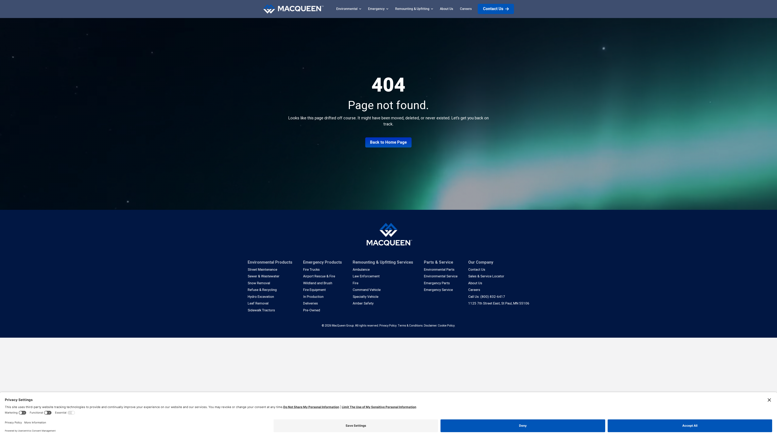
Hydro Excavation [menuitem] (261, 296)
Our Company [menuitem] (480, 262)
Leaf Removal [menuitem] (258, 303)
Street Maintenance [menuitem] (262, 269)
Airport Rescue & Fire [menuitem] (319, 276)
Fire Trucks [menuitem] (311, 269)
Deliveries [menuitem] (310, 303)
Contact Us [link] (493, 9)
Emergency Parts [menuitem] (437, 283)
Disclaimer (430, 326)
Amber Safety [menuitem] (363, 303)
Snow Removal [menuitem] (259, 283)
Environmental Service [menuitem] (440, 276)
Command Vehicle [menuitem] (367, 289)
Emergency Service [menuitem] (438, 289)
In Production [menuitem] (313, 296)
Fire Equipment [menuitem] (314, 289)
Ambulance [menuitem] (361, 269)
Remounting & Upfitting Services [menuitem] (383, 262)
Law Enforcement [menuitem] (366, 276)
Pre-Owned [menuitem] (311, 310)
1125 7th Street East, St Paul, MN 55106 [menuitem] (498, 303)
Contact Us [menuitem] (476, 269)
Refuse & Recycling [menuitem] (262, 289)
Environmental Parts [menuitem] (439, 269)
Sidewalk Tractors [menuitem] (261, 310)
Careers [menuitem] (474, 289)
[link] (293, 8)
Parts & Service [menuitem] (438, 262)
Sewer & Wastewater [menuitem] (263, 276)
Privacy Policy (388, 326)
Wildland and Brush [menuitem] (317, 283)
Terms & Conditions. (410, 326)
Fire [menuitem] (355, 283)
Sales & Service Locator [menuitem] (486, 276)
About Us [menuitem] (475, 283)
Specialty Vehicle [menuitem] (365, 296)
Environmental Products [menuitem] (270, 262)
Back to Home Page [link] (388, 142)
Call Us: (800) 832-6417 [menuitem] (486, 296)
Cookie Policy (446, 326)
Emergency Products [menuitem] (322, 262)
